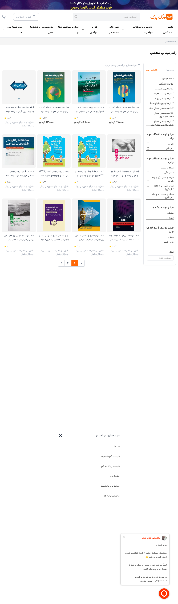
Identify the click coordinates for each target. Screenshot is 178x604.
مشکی (170, 213)
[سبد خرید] (3, 17)
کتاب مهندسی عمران (164, 93)
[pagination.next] (61, 263)
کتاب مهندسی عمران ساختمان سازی (164, 114)
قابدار (171, 237)
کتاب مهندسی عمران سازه (161, 108)
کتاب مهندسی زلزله (164, 98)
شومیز (171, 144)
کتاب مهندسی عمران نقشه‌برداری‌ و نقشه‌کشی (162, 123)
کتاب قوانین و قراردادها (162, 103)
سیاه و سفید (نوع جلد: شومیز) (162, 179)
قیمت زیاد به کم (110, 466)
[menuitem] (164, 29)
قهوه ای (170, 218)
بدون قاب (169, 242)
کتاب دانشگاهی (166, 84)
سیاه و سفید (167, 167)
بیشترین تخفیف (110, 486)
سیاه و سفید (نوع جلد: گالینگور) (162, 195)
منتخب (116, 446)
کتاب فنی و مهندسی (164, 88)
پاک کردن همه (151, 70)
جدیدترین (114, 476)
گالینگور (170, 148)
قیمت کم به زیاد (110, 456)
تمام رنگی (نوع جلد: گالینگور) (164, 187)
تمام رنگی (169, 172)
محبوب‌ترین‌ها (112, 496)
